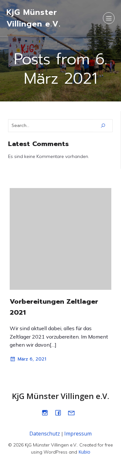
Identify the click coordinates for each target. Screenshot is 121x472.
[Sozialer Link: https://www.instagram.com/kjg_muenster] (47, 412)
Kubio (84, 452)
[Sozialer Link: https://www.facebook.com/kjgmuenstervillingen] (60, 412)
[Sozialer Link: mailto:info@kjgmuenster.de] (73, 412)
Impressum (78, 433)
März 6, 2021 (32, 359)
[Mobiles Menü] (109, 18)
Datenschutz (44, 433)
